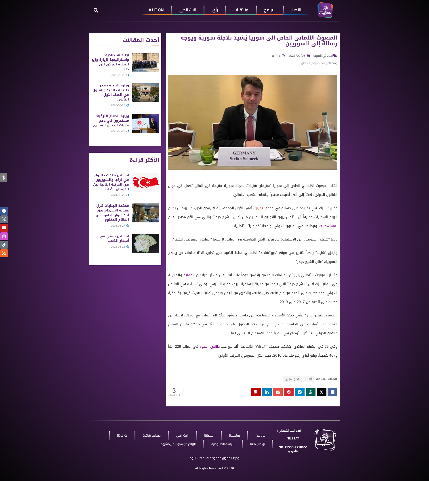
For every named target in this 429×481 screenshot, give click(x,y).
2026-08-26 (118, 246)
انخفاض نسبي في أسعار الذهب (114, 238)
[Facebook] (4, 211)
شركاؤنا (122, 435)
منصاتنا (208, 435)
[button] (95, 10)
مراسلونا (234, 435)
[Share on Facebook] (332, 392)
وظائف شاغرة (152, 435)
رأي (215, 10)
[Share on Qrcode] (256, 392)
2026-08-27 (118, 131)
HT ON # (156, 10)
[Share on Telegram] (300, 392)
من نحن (260, 435)
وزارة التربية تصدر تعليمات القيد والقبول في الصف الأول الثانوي (111, 92)
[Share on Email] (278, 392)
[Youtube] (4, 228)
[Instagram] (4, 236)
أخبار (330, 56)
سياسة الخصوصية (222, 444)
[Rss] (4, 253)
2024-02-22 (118, 195)
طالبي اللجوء (209, 346)
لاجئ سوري (292, 378)
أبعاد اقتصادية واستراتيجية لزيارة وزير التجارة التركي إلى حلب (110, 62)
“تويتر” (259, 208)
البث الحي (187, 10)
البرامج (269, 10)
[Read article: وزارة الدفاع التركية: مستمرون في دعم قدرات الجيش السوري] (145, 123)
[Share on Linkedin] (267, 392)
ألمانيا (308, 378)
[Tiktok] (4, 245)
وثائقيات (240, 10)
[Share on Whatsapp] (310, 392)
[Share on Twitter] (321, 392)
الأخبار (296, 10)
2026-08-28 (118, 75)
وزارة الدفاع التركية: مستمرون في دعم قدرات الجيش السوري (111, 120)
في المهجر (319, 56)
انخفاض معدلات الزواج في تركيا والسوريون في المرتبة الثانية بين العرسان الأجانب (111, 182)
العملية (189, 275)
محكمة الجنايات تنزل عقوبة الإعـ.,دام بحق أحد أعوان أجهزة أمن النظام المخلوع (112, 213)
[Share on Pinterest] (289, 392)
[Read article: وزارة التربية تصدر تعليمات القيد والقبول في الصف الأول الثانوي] (145, 92)
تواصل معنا (257, 444)
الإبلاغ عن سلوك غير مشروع (178, 444)
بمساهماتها (327, 225)
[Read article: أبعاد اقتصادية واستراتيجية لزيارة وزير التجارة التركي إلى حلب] (145, 62)
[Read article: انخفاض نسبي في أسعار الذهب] (145, 243)
